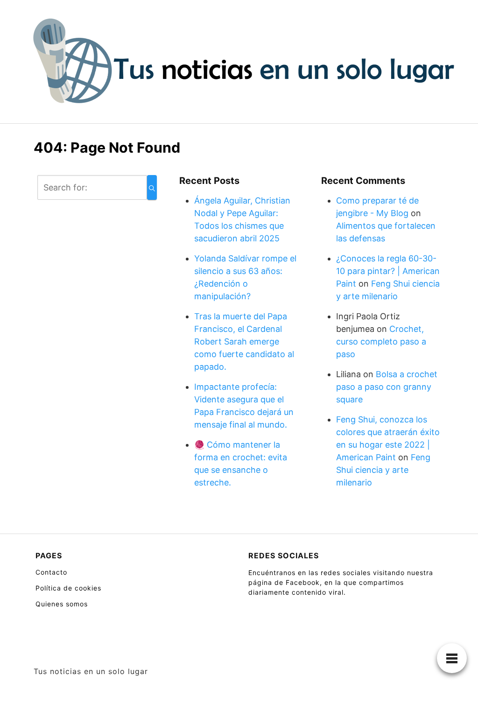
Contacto (51, 572)
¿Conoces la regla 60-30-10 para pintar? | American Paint (388, 270)
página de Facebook (284, 582)
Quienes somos (61, 604)
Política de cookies (68, 588)
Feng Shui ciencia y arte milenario (383, 469)
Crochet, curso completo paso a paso (381, 341)
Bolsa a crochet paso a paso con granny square (386, 386)
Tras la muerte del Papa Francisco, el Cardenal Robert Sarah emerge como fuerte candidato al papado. (244, 341)
